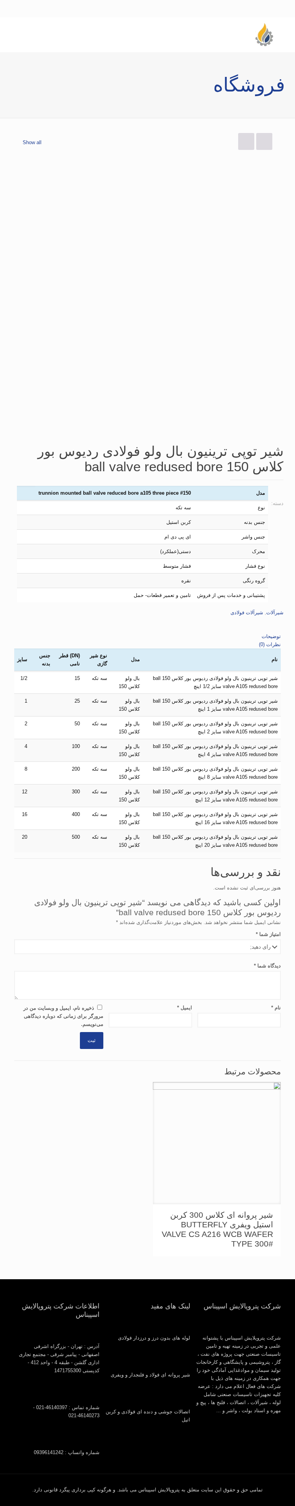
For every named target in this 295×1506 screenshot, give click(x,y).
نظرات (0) (270, 644)
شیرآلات (274, 612)
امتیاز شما (268, 934)
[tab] (147, 636)
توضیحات (271, 636)
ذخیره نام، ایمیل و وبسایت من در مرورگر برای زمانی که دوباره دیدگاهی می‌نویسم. (63, 1016)
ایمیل (184, 1008)
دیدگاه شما (267, 966)
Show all (32, 142)
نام (276, 1008)
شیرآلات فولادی (246, 612)
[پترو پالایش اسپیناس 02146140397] (264, 34)
